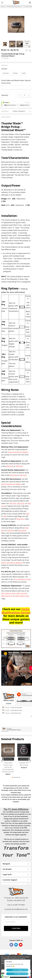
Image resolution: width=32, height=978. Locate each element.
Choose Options (24, 759)
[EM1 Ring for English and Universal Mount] (22, 307)
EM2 (27, 514)
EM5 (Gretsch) (6, 596)
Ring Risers (21, 519)
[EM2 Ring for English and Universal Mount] (22, 327)
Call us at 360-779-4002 (16, 905)
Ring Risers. (22, 530)
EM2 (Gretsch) (21, 593)
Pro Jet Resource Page (22, 579)
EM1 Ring (12, 503)
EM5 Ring (19, 466)
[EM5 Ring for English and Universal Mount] (22, 342)
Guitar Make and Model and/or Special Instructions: (16, 81)
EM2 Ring (9, 466)
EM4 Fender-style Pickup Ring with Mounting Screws (8, 765)
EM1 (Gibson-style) (8, 593)
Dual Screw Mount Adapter (18, 452)
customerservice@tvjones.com (16, 909)
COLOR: (4, 69)
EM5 (5, 516)
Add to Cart (8, 759)
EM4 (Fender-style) (22, 596)
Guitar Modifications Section (16, 610)
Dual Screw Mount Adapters (12, 563)
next (30, 761)
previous (2, 761)
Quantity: (4, 95)
